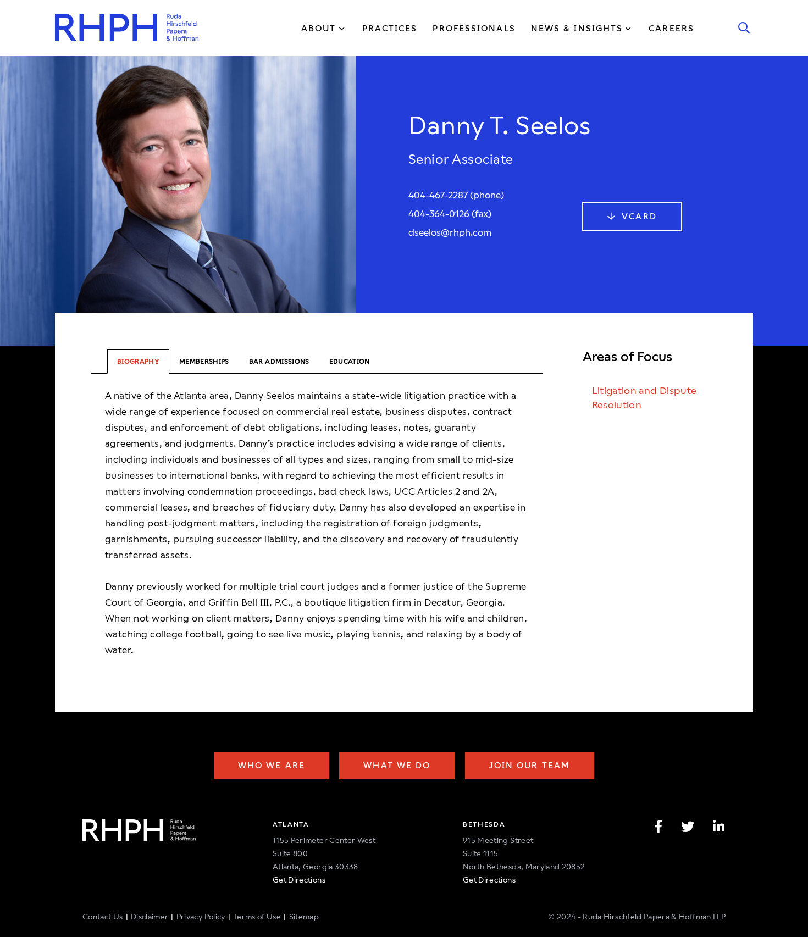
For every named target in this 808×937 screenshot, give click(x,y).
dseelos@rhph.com (449, 232)
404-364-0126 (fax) (449, 213)
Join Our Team (529, 765)
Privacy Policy (200, 916)
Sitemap (304, 916)
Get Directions (299, 879)
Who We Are (271, 765)
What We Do (396, 765)
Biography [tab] (138, 361)
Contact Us (102, 916)
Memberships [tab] (204, 361)
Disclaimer (150, 916)
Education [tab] (349, 361)
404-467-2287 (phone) (456, 195)
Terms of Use (257, 916)
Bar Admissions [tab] (279, 361)
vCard (637, 216)
